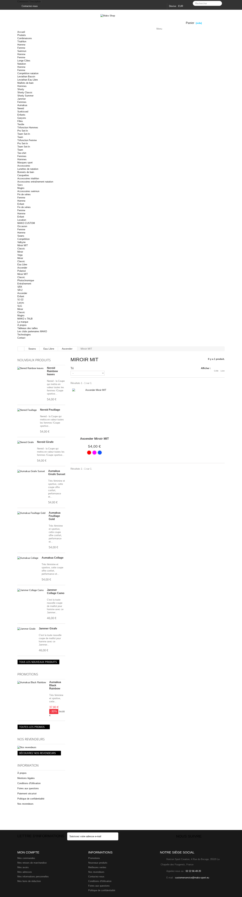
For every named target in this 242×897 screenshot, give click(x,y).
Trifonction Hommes (27, 127)
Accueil (21, 32)
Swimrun (21, 51)
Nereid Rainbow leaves (52, 371)
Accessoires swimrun (28, 191)
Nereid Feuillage (50, 409)
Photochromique (25, 280)
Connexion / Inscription (29, 1)
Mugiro (20, 188)
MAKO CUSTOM (26, 223)
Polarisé (21, 271)
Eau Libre (22, 264)
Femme (21, 48)
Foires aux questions (28, 788)
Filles (20, 121)
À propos (22, 325)
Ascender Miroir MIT (94, 438)
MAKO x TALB (25, 318)
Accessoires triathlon (28, 178)
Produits (21, 35)
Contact (21, 337)
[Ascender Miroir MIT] (94, 410)
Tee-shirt (21, 153)
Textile (20, 124)
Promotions (27, 674)
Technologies (24, 334)
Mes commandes (26, 858)
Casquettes (23, 175)
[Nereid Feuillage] (27, 410)
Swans (20, 236)
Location (21, 220)
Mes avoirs (23, 867)
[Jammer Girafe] (26, 628)
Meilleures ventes (97, 867)
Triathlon (21, 41)
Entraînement (24, 283)
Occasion (22, 226)
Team (20, 137)
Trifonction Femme (27, 140)
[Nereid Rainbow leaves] (30, 368)
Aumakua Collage (52, 557)
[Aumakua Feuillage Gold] (31, 513)
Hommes (22, 86)
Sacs (20, 185)
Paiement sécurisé (26, 793)
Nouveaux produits (34, 360)
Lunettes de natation (27, 169)
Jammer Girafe (48, 628)
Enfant (20, 204)
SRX (19, 286)
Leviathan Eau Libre (27, 79)
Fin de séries (24, 194)
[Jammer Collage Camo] (30, 590)
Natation (21, 63)
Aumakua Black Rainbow (55, 685)
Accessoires (23, 165)
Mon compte (28, 852)
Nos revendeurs (31, 739)
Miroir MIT (22, 245)
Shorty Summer (25, 95)
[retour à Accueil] (21, 349)
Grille (216, 371)
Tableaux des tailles (27, 328)
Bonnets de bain (25, 172)
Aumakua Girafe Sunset (56, 472)
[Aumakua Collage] (27, 558)
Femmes (21, 102)
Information (28, 765)
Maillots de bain (25, 83)
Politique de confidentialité (30, 798)
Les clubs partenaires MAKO (32, 331)
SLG (19, 306)
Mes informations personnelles (33, 876)
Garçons (21, 118)
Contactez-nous (29, 6)
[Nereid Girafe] (25, 442)
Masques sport (25, 162)
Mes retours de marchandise (32, 862)
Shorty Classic (24, 92)
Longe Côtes (23, 60)
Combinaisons (24, 38)
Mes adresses (24, 872)
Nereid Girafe (45, 441)
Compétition (23, 239)
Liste (223, 371)
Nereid (20, 108)
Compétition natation (27, 73)
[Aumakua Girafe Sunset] (31, 471)
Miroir (20, 251)
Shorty (20, 89)
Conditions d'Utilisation (29, 783)
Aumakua (22, 105)
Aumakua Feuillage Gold (54, 516)
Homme (21, 44)
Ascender (22, 267)
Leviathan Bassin (26, 76)
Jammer (21, 99)
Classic (21, 248)
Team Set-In (23, 134)
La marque (22, 322)
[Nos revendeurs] (41, 747)
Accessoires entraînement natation (35, 181)
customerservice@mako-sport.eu (192, 877)
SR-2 (19, 290)
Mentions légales (26, 778)
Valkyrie (21, 242)
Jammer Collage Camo (55, 591)
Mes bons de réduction (29, 881)
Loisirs (20, 302)
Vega (19, 255)
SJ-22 (20, 299)
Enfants (21, 114)
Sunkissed (22, 111)
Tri (72, 368)
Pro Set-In (22, 130)
